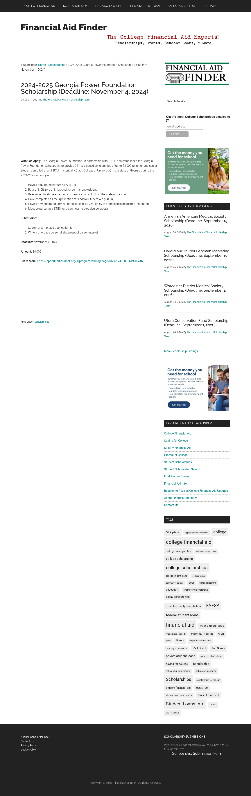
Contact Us (171, 505)
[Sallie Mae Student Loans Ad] (197, 193)
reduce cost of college (211, 656)
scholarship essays (206, 671)
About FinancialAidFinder (180, 498)
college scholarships (187, 567)
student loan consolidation (179, 695)
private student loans (180, 656)
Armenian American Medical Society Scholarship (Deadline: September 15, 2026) (196, 220)
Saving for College (176, 440)
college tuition (198, 576)
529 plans (173, 532)
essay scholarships (178, 596)
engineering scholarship (195, 589)
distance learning (207, 583)
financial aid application (212, 626)
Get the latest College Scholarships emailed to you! (198, 118)
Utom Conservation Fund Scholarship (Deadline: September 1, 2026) (196, 322)
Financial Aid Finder (64, 27)
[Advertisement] (90, 133)
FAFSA (213, 605)
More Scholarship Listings (181, 351)
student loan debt (208, 695)
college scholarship (179, 559)
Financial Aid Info (175, 483)
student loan (202, 688)
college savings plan (178, 551)
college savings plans (206, 551)
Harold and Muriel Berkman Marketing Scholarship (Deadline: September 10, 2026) (196, 255)
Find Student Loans (176, 476)
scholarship (201, 664)
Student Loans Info (185, 703)
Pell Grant (199, 648)
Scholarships (42, 321)
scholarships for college (208, 680)
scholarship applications (178, 671)
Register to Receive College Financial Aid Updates (196, 490)
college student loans (176, 576)
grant (168, 641)
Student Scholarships (178, 462)
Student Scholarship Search (182, 469)
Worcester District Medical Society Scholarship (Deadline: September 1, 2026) (195, 290)
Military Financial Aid (177, 448)
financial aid (180, 625)
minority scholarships (176, 648)
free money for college (202, 634)
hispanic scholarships (200, 640)
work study (172, 712)
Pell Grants (218, 648)
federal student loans (182, 615)
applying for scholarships (196, 533)
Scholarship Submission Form (197, 753)
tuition (213, 704)
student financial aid (178, 687)
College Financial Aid (177, 433)
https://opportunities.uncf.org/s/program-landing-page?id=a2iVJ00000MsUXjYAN (90, 261)
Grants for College (175, 455)
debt (191, 582)
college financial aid (188, 542)
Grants (180, 640)
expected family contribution (183, 606)
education (172, 589)
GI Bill (221, 634)
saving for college (177, 664)
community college (174, 583)
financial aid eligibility (176, 634)
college (219, 532)
